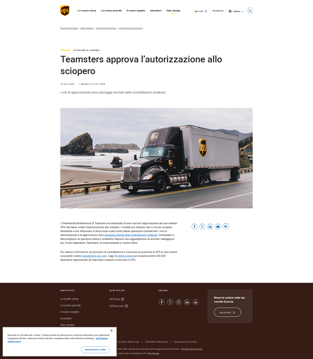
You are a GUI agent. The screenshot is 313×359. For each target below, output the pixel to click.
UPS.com (116, 299)
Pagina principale (69, 28)
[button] (250, 11)
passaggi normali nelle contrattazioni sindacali (130, 235)
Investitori (156, 10)
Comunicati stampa (106, 28)
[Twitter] (170, 303)
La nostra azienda (111, 10)
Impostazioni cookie (95, 349)
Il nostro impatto (136, 10)
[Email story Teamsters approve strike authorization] (218, 227)
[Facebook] (161, 303)
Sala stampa (173, 10)
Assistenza (219, 11)
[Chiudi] (111, 330)
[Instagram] (178, 303)
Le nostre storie (87, 10)
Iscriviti (226, 312)
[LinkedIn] (187, 303)
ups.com (202, 11)
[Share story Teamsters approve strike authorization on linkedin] (210, 227)
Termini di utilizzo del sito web (125, 342)
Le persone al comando (130, 28)
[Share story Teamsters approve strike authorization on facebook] (194, 227)
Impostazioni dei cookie (185, 342)
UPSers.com (118, 306)
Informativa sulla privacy (156, 342)
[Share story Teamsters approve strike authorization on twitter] (202, 227)
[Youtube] (195, 303)
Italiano (237, 11)
